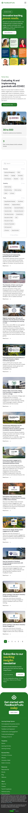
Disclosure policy (5, 791)
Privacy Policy (9, 802)
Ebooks (3, 772)
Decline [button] (17, 811)
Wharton (3, 757)
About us (3, 784)
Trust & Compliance (6, 789)
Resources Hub (5, 769)
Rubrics (3, 743)
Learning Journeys (5, 748)
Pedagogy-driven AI (6, 736)
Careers (3, 786)
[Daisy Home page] (8, 3)
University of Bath (5, 760)
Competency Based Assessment (9, 726)
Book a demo (14, 712)
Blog (2, 774)
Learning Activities (6, 746)
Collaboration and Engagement (9, 731)
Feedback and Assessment (8, 729)
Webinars (3, 777)
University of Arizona (6, 755)
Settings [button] (14, 809)
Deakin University (5, 763)
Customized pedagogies (7, 734)
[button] (25, 2)
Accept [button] (11, 811)
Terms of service (5, 794)
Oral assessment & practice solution (10, 724)
